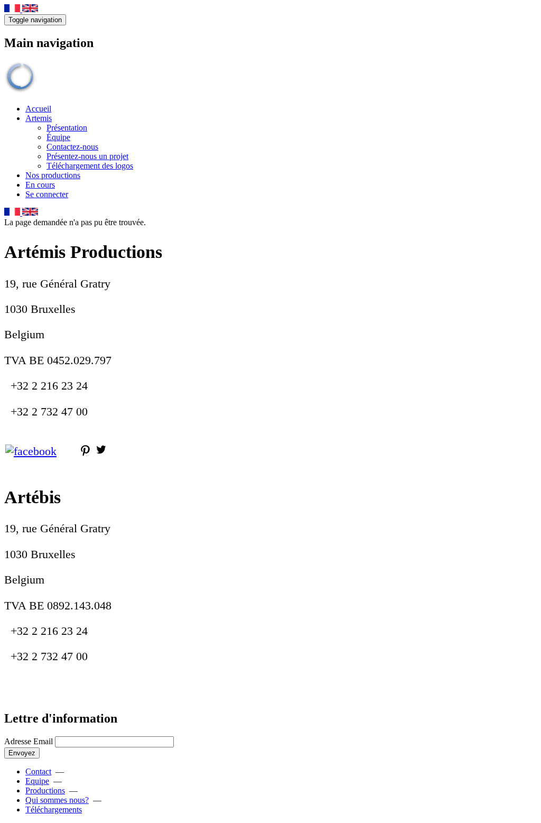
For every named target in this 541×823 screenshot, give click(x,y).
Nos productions (52, 175)
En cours (40, 184)
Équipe (58, 137)
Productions (45, 790)
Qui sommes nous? (57, 800)
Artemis (38, 118)
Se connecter (46, 194)
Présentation (66, 127)
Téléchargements (53, 809)
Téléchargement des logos (89, 165)
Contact (38, 771)
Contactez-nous (72, 146)
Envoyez (21, 753)
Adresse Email (28, 741)
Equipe (37, 780)
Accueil (38, 108)
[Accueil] (57, 90)
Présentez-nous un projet (87, 156)
